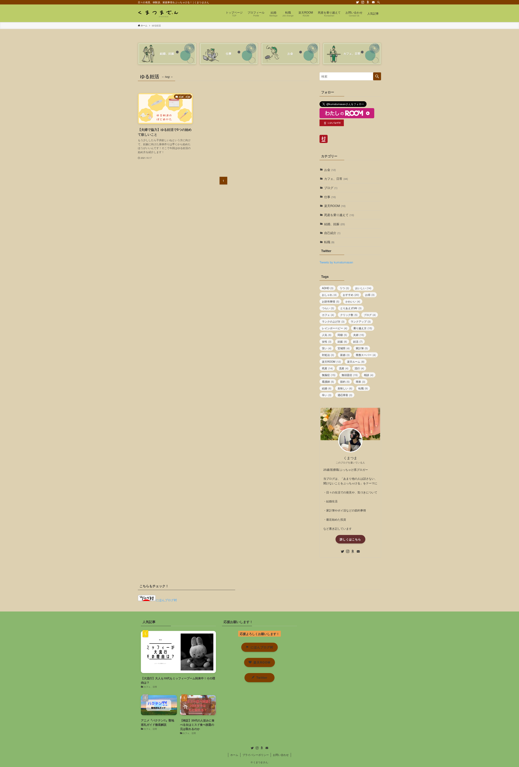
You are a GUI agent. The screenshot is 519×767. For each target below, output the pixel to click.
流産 (343, 368)
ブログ (330, 187)
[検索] (378, 2)
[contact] (373, 2)
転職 (329, 242)
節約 (345, 382)
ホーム (234, 755)
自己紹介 (332, 233)
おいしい (363, 288)
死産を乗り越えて (339, 215)
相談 (368, 375)
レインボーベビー (334, 328)
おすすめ (351, 295)
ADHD (327, 288)
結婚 (326, 388)
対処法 (328, 355)
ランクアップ (361, 321)
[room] (368, 2)
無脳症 (328, 375)
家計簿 (362, 348)
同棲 (342, 335)
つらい (328, 308)
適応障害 (345, 395)
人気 (326, 335)
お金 (330, 169)
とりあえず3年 (350, 308)
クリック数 (348, 315)
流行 (359, 368)
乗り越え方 (362, 328)
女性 (326, 341)
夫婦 (358, 335)
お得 (369, 295)
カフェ (328, 315)
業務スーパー (366, 355)
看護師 (328, 382)
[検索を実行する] (377, 76)
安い (326, 348)
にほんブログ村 (166, 600)
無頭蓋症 (350, 375)
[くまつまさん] (158, 13)
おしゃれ (329, 295)
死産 (327, 368)
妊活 (357, 341)
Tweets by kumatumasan (336, 262)
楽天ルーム (355, 361)
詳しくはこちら (350, 539)
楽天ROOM (334, 205)
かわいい (352, 301)
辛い (326, 395)
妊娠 (342, 341)
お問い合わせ (281, 755)
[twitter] (357, 2)
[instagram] (362, 2)
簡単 (360, 382)
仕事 (330, 197)
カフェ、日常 (336, 178)
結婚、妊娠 (334, 224)
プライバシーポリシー (255, 755)
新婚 (345, 355)
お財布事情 (330, 301)
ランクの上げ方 (333, 321)
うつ (344, 288)
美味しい (345, 388)
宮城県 (344, 348)
